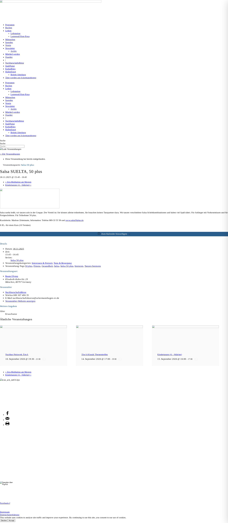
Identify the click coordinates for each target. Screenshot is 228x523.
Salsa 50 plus (17, 260)
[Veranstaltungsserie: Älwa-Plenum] (120, 359)
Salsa (56, 266)
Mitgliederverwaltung (9, 396)
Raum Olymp (11, 276)
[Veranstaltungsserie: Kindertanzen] (196, 359)
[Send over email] (7, 420)
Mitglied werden (12, 54)
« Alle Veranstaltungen (10, 154)
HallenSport (10, 72)
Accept (11, 521)
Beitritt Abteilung (18, 75)
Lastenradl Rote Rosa (20, 36)
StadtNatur (10, 66)
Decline (4, 521)
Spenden (9, 42)
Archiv (14, 51)
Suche (2, 140)
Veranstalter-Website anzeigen (20, 301)
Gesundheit (47, 266)
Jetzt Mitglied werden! (114, 499)
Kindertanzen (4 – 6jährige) (18, 185)
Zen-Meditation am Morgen (18, 182)
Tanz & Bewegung (63, 263)
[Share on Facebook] (7, 415)
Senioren (79, 266)
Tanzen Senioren (93, 266)
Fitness (37, 266)
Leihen (8, 31)
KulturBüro (10, 69)
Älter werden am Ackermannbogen (20, 78)
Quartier (9, 57)
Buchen (8, 28)
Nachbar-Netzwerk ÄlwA (16, 354)
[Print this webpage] (7, 425)
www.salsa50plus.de (74, 220)
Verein (8, 45)
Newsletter (10, 48)
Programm (9, 25)
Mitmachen (10, 39)
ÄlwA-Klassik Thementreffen (94, 354)
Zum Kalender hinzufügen (114, 234)
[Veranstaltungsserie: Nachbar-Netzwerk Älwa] (44, 359)
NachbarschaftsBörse (14, 63)
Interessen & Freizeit (42, 263)
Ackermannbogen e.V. (10, 383)
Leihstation (15, 33)
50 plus (28, 266)
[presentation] (33, 327)
